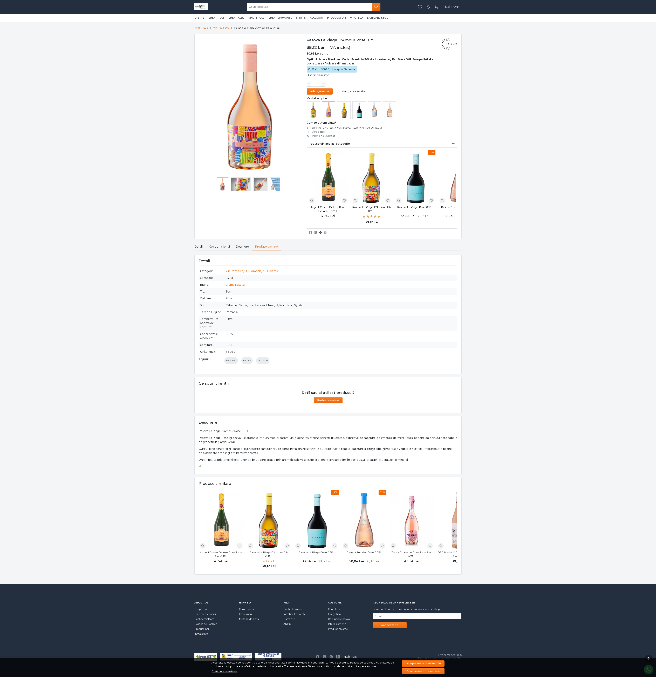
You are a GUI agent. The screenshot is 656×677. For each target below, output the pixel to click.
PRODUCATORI (336, 17)
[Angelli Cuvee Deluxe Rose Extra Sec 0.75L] (328, 177)
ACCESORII (316, 17)
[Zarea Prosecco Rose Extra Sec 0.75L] (411, 520)
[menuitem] (222, 184)
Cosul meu (245, 614)
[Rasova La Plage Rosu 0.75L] (359, 110)
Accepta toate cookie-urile (423, 663)
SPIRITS (301, 17)
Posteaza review (328, 400)
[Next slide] (452, 188)
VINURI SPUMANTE (280, 17)
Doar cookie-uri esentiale (423, 671)
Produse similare (266, 246)
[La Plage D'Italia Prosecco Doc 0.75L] (344, 110)
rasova (247, 360)
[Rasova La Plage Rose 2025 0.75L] (374, 109)
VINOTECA (356, 17)
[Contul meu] (428, 6)
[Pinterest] (331, 656)
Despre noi (200, 609)
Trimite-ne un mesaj (324, 135)
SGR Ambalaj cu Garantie (261, 271)
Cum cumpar (247, 609)
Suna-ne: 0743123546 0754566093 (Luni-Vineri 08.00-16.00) (347, 127)
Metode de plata (249, 619)
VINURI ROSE (256, 17)
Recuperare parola (339, 619)
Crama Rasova (235, 284)
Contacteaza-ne (293, 609)
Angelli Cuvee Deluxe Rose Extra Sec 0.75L (328, 209)
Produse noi (201, 628)
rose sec (231, 360)
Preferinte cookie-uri (224, 671)
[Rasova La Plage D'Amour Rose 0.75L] (328, 109)
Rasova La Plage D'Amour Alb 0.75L (371, 209)
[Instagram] (324, 656)
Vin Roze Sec (221, 27)
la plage (263, 360)
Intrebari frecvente (294, 614)
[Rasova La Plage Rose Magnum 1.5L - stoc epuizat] (390, 110)
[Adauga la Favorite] (344, 200)
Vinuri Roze (201, 27)
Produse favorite (338, 628)
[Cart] (436, 6)
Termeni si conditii (205, 614)
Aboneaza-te (389, 625)
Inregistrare (201, 633)
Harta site (289, 619)
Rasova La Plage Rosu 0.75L (415, 207)
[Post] (317, 232)
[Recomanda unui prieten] (326, 232)
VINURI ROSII (216, 17)
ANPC (287, 624)
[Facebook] (317, 656)
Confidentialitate (204, 619)
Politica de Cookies (205, 624)
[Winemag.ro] (201, 7)
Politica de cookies (361, 662)
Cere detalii (318, 131)
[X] (338, 656)
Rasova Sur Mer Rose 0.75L (364, 552)
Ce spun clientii (219, 246)
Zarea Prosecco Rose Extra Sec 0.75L (411, 554)
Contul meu (335, 609)
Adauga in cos (319, 91)
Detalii (198, 246)
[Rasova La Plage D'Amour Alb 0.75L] (313, 109)
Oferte (199, 17)
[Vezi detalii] (311, 200)
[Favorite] (420, 6)
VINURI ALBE (236, 17)
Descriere (242, 246)
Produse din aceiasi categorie (329, 143)
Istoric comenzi (337, 624)
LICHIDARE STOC (377, 17)
